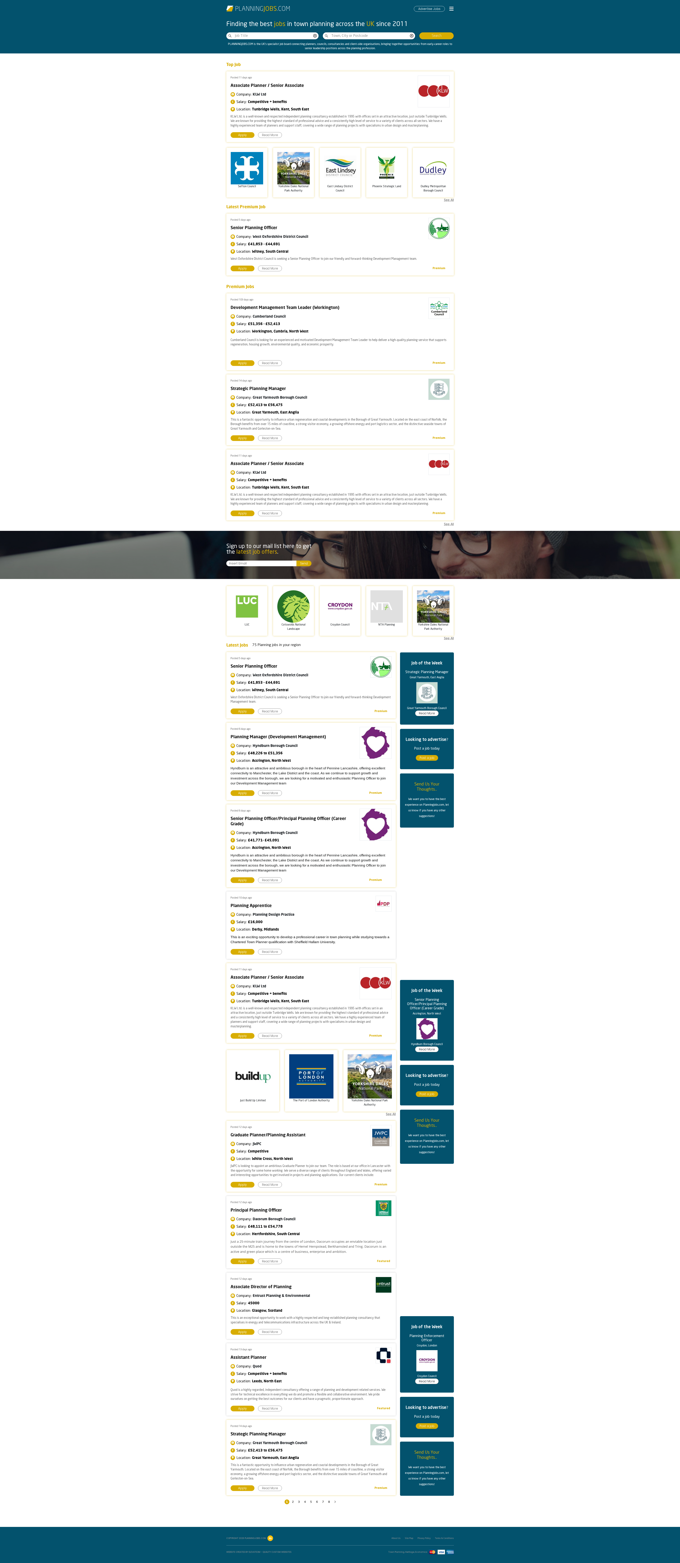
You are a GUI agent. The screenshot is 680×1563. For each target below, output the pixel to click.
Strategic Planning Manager (258, 388)
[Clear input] (314, 35)
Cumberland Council (269, 316)
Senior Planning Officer (254, 227)
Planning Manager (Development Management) (278, 736)
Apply (242, 135)
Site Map (409, 1538)
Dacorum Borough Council (274, 1219)
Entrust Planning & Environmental (281, 1295)
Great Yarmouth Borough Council (280, 397)
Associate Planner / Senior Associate (267, 85)
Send (304, 563)
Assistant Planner (249, 1357)
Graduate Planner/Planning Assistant (268, 1134)
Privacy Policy (424, 1538)
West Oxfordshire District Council (280, 236)
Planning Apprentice (251, 905)
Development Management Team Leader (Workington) (285, 307)
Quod (257, 1366)
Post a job (427, 758)
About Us (396, 1538)
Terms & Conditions (444, 1538)
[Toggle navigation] (451, 9)
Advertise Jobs (429, 9)
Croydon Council (427, 1376)
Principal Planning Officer (256, 1210)
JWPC (257, 1144)
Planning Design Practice (273, 914)
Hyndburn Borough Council (275, 745)
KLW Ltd (259, 94)
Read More (270, 135)
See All (449, 200)
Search (436, 36)
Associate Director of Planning (261, 1286)
